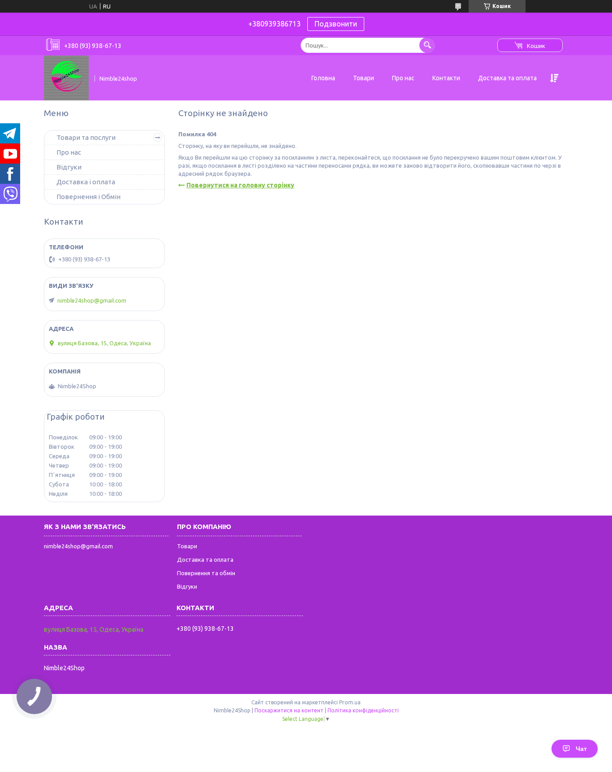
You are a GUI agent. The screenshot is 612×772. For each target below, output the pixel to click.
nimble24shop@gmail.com (91, 300)
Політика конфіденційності (363, 710)
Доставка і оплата (85, 182)
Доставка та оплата (507, 78)
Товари (363, 78)
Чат (581, 748)
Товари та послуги (86, 137)
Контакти (446, 78)
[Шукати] (427, 45)
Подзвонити (336, 24)
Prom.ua (350, 702)
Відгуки (69, 167)
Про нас (403, 78)
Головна (323, 78)
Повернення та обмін (206, 573)
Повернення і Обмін (88, 196)
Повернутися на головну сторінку (240, 185)
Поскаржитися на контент (288, 710)
